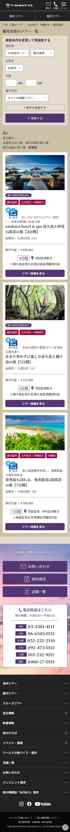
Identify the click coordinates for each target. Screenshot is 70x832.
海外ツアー (10, 683)
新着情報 (8, 723)
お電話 (55, 8)
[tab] (63, 5)
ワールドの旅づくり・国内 (20, 752)
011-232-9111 (41, 654)
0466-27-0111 (41, 661)
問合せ (48, 8)
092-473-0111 (41, 647)
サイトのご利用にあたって (20, 817)
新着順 (32, 147)
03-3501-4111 (41, 626)
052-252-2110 (41, 640)
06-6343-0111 (41, 633)
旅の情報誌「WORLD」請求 (21, 792)
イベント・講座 (13, 743)
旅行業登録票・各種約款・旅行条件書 (35, 821)
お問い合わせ (39, 566)
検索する (37, 118)
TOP (5, 24)
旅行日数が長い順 (36, 142)
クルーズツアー (12, 703)
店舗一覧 (39, 591)
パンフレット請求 (14, 782)
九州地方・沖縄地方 (38, 24)
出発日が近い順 (13, 142)
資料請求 (39, 579)
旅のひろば (10, 733)
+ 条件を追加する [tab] (35, 107)
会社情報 (8, 713)
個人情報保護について (47, 817)
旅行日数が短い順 (14, 147)
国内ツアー (17, 24)
